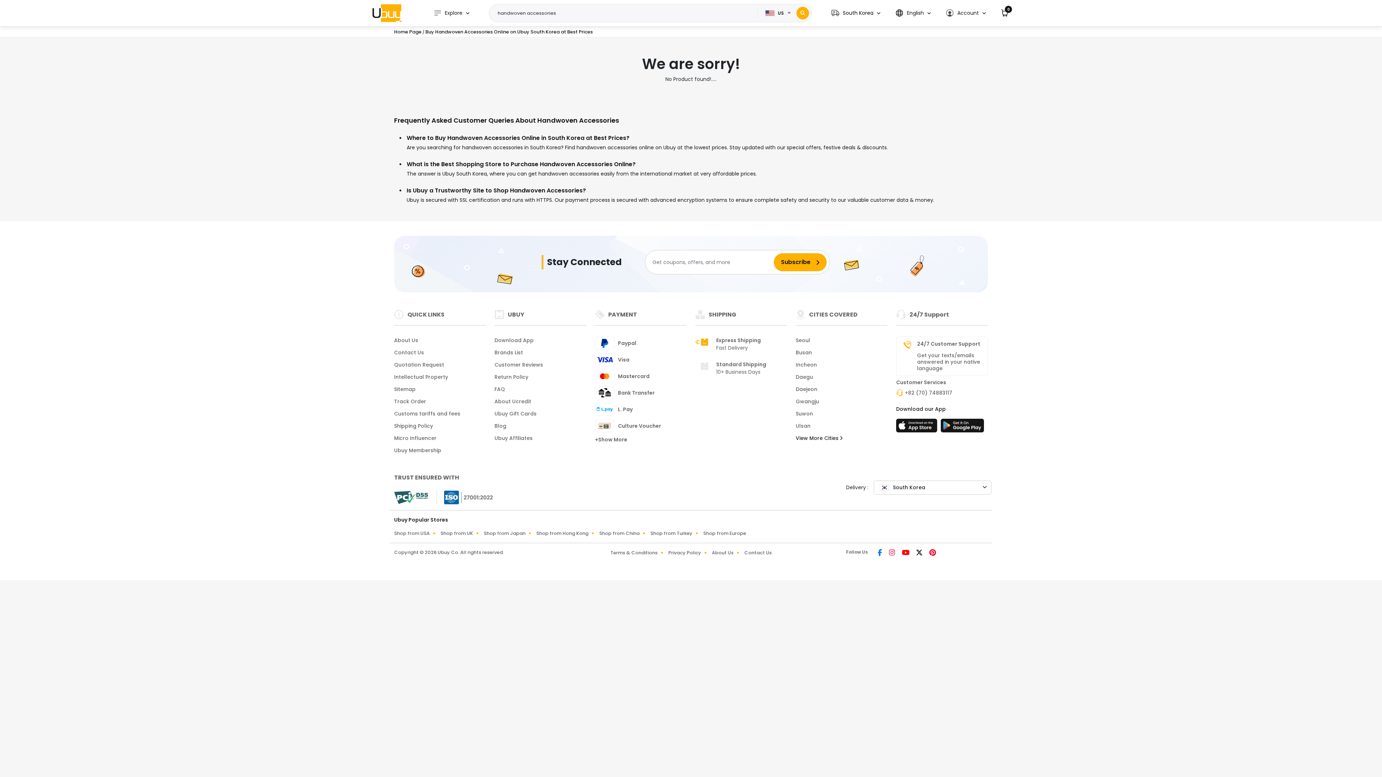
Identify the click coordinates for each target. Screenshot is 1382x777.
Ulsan (803, 426)
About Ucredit (512, 401)
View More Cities (818, 438)
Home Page (407, 31)
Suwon (804, 413)
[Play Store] (962, 428)
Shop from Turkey (671, 533)
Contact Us (409, 352)
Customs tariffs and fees (427, 413)
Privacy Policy (684, 552)
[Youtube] (906, 553)
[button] (856, 13)
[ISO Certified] (465, 497)
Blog (500, 426)
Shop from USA (412, 533)
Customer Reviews (518, 364)
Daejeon (806, 389)
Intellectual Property (421, 377)
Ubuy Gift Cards (515, 413)
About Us (406, 340)
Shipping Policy (413, 426)
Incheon (806, 364)
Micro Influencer (415, 438)
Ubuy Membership (417, 450)
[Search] (802, 13)
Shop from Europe (724, 533)
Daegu (804, 377)
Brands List (508, 352)
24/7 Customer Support (948, 344)
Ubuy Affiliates (513, 438)
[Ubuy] (386, 13)
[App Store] (917, 428)
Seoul (803, 340)
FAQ (499, 389)
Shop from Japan (504, 533)
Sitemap (405, 389)
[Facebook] (880, 553)
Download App (514, 340)
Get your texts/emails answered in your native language (948, 362)
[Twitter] (919, 553)
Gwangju (807, 401)
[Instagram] (892, 553)
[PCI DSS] (411, 497)
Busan (804, 352)
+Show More (611, 439)
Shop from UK (457, 533)
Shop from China (619, 533)
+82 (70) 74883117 (928, 392)
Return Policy (511, 377)
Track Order (410, 401)
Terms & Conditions (634, 552)
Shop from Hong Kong (562, 533)
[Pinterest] (932, 553)
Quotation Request (419, 364)
